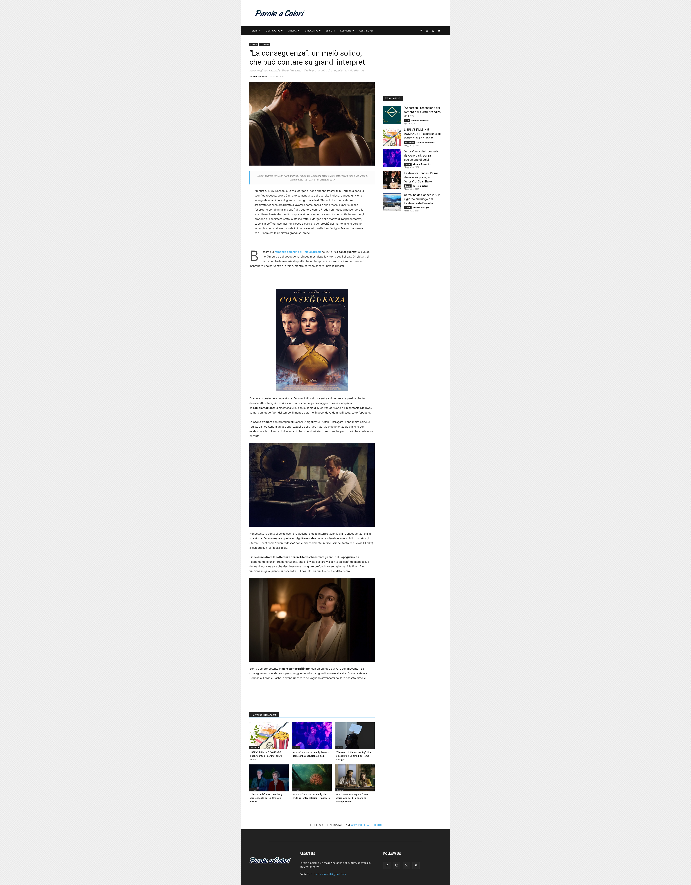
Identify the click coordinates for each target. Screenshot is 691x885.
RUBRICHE (345, 30)
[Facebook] (421, 30)
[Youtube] (439, 30)
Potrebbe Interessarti (264, 715)
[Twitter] (433, 30)
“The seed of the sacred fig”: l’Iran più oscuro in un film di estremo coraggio (353, 756)
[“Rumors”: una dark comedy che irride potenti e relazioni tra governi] (312, 777)
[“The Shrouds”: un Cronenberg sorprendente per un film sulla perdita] (269, 777)
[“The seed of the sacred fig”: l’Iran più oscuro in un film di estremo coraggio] (355, 735)
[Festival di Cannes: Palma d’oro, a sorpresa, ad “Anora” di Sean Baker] (392, 180)
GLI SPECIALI (366, 30)
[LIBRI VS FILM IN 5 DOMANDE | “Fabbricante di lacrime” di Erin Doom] (269, 735)
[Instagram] (427, 30)
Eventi (296, 747)
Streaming (311, 30)
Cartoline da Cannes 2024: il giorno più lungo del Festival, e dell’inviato (422, 199)
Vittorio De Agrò (421, 164)
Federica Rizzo (260, 76)
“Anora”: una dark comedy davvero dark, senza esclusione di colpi (421, 155)
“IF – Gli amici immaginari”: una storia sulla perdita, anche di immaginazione (351, 798)
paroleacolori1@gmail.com (330, 874)
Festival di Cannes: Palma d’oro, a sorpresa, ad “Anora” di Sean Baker (421, 177)
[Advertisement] (376, 13)
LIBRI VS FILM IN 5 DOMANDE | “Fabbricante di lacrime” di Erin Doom (265, 756)
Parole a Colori (420, 185)
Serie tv (330, 30)
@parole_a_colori (366, 825)
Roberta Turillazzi (419, 120)
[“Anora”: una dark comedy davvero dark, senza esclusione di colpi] (312, 735)
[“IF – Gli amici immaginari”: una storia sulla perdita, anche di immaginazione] (355, 777)
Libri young (273, 30)
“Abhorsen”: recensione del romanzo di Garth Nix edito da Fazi (422, 112)
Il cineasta (264, 44)
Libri (255, 30)
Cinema (292, 30)
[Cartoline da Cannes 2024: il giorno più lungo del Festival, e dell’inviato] (392, 202)
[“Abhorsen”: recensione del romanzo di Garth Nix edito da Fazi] (392, 115)
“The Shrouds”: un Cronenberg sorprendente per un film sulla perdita (265, 798)
